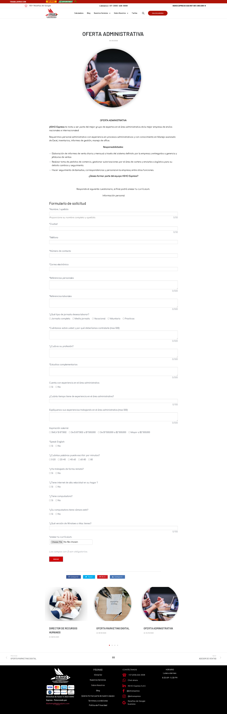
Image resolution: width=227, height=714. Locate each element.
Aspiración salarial (58, 428)
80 (92, 459)
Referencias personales (61, 278)
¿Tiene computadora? (60, 496)
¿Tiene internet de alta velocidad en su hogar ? (73, 483)
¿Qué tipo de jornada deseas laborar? (69, 314)
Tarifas (134, 13)
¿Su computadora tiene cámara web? (68, 510)
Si (53, 387)
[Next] (188, 614)
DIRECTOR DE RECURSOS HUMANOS (63, 630)
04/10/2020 (113, 40)
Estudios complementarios (63, 365)
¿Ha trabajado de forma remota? (66, 469)
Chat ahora (133, 680)
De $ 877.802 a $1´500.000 (84, 432)
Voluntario (116, 319)
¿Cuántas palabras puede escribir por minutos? (74, 455)
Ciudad (53, 224)
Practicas (130, 319)
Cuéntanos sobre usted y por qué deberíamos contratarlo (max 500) (84, 328)
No (60, 387)
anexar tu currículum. (60, 537)
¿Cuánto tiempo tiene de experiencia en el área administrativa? (81, 396)
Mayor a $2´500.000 (141, 432)
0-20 (54, 459)
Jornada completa (61, 319)
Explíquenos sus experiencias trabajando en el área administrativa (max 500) (88, 410)
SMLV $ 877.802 (60, 432)
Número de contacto (60, 251)
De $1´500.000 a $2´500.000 (114, 432)
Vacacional (101, 319)
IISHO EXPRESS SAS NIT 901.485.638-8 (189, 5)
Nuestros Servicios (101, 13)
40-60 (74, 459)
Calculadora (78, 13)
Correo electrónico (59, 264)
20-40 (63, 459)
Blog (88, 13)
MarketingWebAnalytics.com (57, 703)
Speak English (56, 442)
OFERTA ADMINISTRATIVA (113, 33)
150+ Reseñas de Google (40, 6)
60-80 (84, 459)
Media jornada (83, 319)
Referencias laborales (60, 296)
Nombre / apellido (58, 209)
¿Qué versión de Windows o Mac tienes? (70, 523)
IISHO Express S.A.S (137, 686)
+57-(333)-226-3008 (136, 675)
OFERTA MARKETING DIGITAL (112, 628)
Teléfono (53, 237)
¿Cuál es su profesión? (61, 346)
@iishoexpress (133, 691)
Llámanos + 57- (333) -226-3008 (113, 5)
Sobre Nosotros (120, 13)
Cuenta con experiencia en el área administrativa (74, 383)
